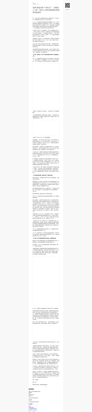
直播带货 (36, 391)
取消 (29, 395)
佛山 (33, 391)
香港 (29, 391)
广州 (31, 391)
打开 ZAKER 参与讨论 (33, 408)
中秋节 (39, 391)
